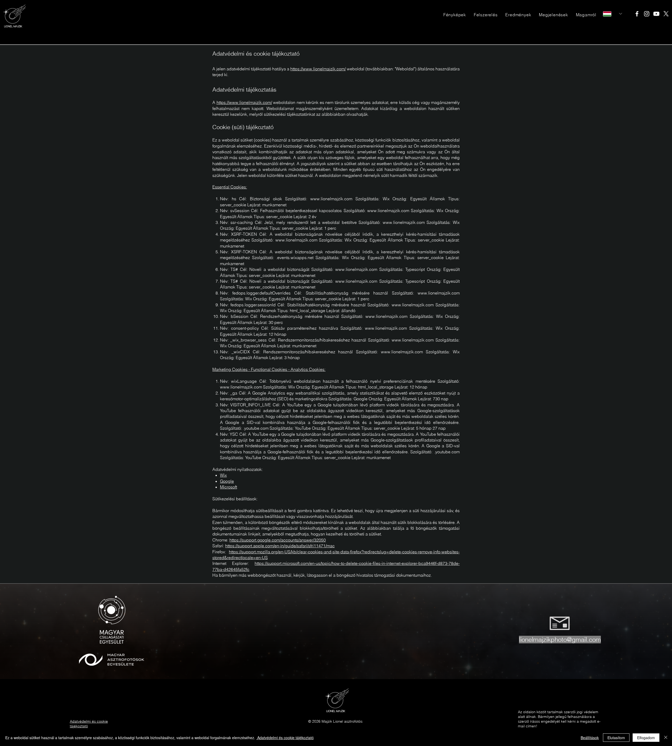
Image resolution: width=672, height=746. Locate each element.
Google (227, 481)
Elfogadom (646, 737)
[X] (666, 13)
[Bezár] (666, 737)
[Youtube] (656, 13)
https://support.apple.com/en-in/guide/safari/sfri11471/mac (280, 545)
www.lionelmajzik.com (331, 198)
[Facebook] (636, 13)
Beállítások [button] (590, 737)
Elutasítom (616, 737)
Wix (223, 475)
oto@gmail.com (579, 639)
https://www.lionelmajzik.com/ (318, 68)
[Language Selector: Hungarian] (612, 14)
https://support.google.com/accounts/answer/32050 (277, 540)
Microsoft (228, 487)
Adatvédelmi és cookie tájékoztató (285, 737)
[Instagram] (646, 13)
